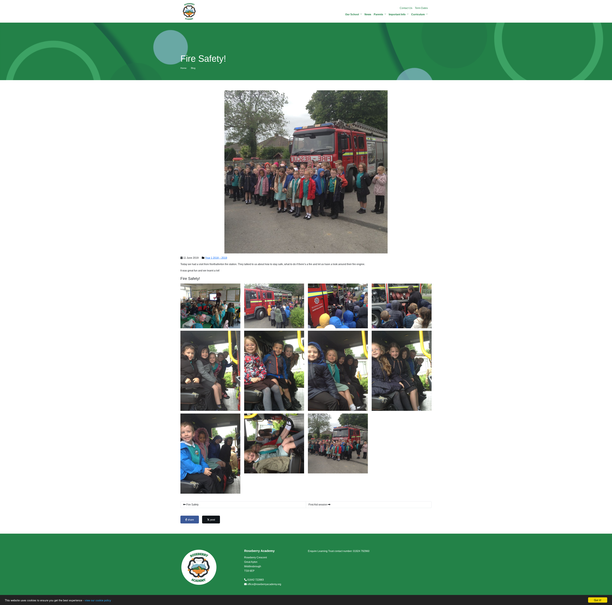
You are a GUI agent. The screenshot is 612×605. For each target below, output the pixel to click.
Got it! (597, 600)
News (367, 14)
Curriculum (418, 14)
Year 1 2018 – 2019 (216, 257)
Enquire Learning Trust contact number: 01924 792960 (338, 551)
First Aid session (318, 504)
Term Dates (421, 8)
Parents (378, 14)
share (190, 519)
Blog (193, 68)
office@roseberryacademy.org (264, 584)
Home (183, 68)
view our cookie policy (98, 600)
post (212, 519)
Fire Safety (192, 504)
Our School (352, 14)
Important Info (397, 14)
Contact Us (406, 8)
